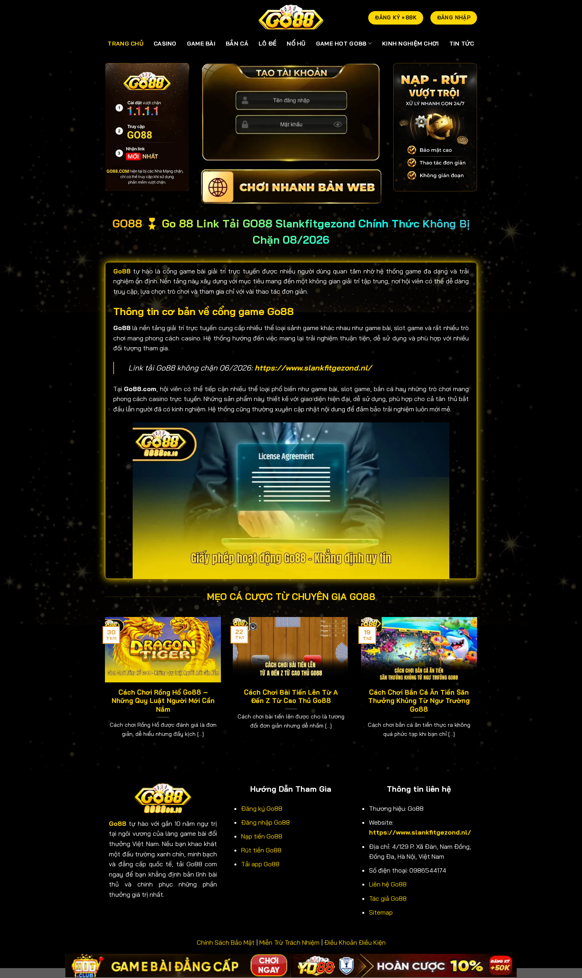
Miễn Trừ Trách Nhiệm (289, 942)
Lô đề (267, 43)
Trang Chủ (125, 43)
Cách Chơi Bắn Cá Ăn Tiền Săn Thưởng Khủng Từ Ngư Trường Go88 (419, 700)
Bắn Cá (237, 43)
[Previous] (103, 687)
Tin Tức (461, 43)
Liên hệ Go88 (388, 884)
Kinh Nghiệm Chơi (410, 43)
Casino (165, 43)
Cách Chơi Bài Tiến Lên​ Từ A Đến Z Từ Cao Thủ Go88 (291, 696)
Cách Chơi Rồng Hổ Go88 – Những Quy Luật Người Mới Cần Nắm (163, 700)
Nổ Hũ (296, 43)
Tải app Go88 (260, 864)
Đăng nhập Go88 (265, 822)
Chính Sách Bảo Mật (226, 942)
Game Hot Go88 (341, 43)
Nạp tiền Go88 (261, 836)
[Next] (479, 687)
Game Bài (201, 43)
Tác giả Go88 (388, 898)
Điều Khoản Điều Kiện (355, 942)
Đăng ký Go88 (261, 808)
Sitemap (381, 912)
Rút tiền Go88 (261, 850)
